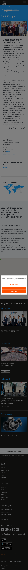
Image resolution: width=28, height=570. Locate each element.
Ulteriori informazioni (19, 280)
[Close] (25, 276)
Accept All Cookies (14, 291)
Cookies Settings (14, 284)
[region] (14, 285)
